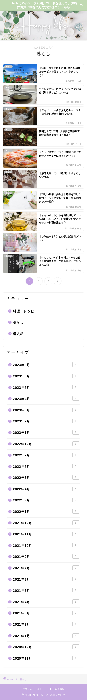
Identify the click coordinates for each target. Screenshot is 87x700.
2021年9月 (44, 557)
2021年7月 (44, 568)
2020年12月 (44, 647)
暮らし (18, 322)
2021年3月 (44, 613)
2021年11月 (44, 534)
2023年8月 (44, 376)
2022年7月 (44, 455)
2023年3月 (44, 410)
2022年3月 (44, 500)
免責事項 (60, 689)
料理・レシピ (23, 311)
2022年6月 (44, 466)
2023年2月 (44, 421)
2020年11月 (44, 658)
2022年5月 (44, 478)
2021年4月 (44, 602)
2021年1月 (44, 636)
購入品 (18, 334)
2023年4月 (44, 399)
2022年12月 (44, 444)
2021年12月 (44, 523)
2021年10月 (44, 545)
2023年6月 (44, 387)
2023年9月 (44, 365)
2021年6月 (44, 579)
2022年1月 (44, 512)
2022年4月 (44, 489)
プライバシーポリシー (35, 689)
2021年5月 (44, 590)
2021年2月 (44, 624)
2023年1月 (44, 433)
